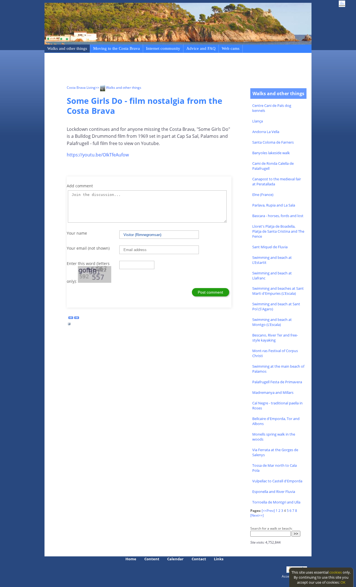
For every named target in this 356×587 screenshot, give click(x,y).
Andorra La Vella (265, 131)
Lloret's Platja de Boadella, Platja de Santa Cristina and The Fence (278, 231)
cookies (335, 572)
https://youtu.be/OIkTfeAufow (98, 155)
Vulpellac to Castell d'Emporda (277, 480)
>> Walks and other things (118, 87)
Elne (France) (262, 194)
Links (218, 558)
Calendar (175, 558)
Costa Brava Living (81, 87)
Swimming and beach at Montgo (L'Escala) (272, 322)
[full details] (69, 325)
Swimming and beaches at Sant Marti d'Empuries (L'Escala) (278, 291)
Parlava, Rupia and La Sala (273, 205)
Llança (257, 121)
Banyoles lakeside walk (271, 152)
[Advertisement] (168, 69)
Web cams (230, 48)
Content (151, 558)
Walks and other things (67, 48)
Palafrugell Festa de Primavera (277, 381)
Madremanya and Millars (272, 392)
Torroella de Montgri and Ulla (276, 502)
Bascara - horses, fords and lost (277, 215)
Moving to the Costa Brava (116, 48)
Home (130, 558)
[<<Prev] (268, 510)
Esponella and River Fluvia (273, 491)
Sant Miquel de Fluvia (270, 246)
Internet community (163, 48)
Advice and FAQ (201, 48)
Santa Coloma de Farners (273, 142)
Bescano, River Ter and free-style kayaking (275, 338)
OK (342, 582)
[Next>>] (257, 515)
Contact (199, 558)
